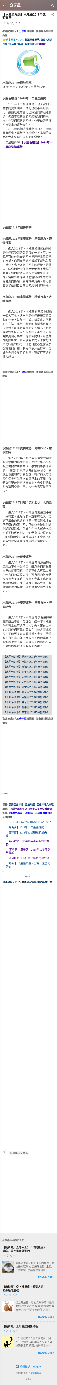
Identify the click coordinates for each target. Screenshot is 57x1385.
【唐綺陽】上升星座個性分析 (20, 1326)
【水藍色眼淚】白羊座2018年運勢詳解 (25, 712)
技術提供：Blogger (30, 1366)
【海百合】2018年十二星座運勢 (25, 827)
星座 (39, 804)
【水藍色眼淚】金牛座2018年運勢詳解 (25, 707)
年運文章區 (47, 804)
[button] (53, 15)
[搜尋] (53, 6)
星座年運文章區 (19, 1153)
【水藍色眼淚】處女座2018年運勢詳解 (25, 687)
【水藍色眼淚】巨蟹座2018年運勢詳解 (25, 697)
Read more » (46, 1277)
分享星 (15, 5)
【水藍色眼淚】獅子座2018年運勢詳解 (25, 692)
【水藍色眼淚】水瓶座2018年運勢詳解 (25, 661)
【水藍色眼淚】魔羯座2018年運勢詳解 (25, 666)
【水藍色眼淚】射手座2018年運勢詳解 (25, 672)
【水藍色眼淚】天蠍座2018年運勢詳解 (25, 677)
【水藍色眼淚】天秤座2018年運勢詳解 (25, 682)
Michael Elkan (35, 1373)
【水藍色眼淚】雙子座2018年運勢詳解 (25, 702)
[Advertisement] (28, 190)
